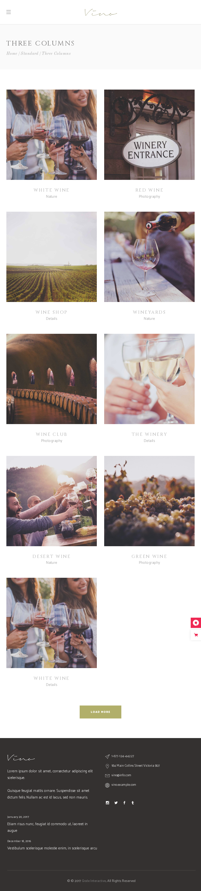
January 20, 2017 (18, 817)
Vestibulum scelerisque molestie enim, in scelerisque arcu (52, 848)
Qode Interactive (94, 881)
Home (11, 54)
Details (51, 319)
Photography (149, 196)
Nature (51, 196)
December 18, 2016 (19, 841)
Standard (29, 54)
